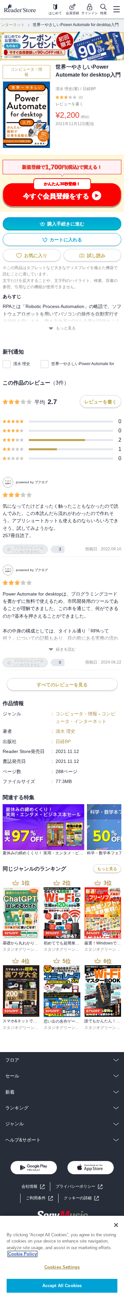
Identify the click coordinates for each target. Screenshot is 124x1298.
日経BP (89, 88)
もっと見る (66, 328)
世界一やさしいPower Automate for (82, 363)
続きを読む (66, 649)
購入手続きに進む (65, 223)
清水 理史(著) (67, 88)
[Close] (116, 1225)
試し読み (96, 255)
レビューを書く (69, 104)
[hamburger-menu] (116, 9)
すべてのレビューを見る (62, 684)
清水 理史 (21, 363)
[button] (81, 1198)
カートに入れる (66, 239)
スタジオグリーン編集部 (24, 949)
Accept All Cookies (62, 1285)
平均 (39, 402)
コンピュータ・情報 (26, 72)
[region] (62, 1257)
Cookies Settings (62, 1267)
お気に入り (35, 255)
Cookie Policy (22, 1253)
